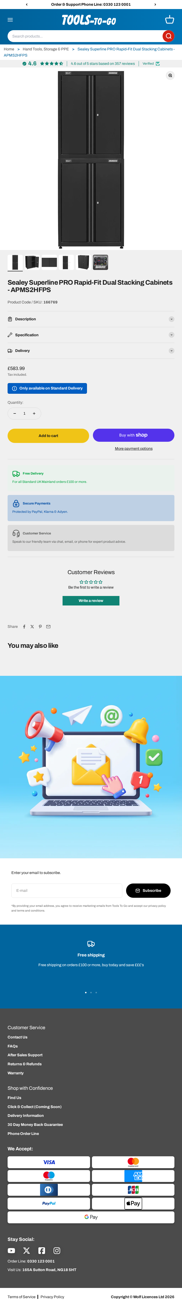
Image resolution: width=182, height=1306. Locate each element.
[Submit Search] (168, 36)
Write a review (91, 601)
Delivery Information (26, 1116)
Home (9, 49)
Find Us (14, 1098)
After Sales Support (25, 1055)
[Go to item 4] (66, 263)
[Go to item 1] (15, 263)
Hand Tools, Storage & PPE (46, 49)
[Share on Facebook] (24, 627)
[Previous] (26, 4)
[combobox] (85, 36)
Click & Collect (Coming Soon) (35, 1107)
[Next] (155, 4)
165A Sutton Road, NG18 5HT (49, 1270)
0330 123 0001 (41, 1261)
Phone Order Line (23, 1134)
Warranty (16, 1073)
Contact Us (17, 1037)
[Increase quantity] (34, 413)
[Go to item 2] (32, 263)
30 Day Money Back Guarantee (35, 1125)
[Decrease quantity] (15, 413)
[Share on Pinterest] (40, 627)
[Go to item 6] (100, 263)
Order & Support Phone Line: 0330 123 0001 (91, 4)
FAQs (13, 1046)
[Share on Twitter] (32, 627)
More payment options (134, 449)
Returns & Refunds (25, 1064)
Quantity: (15, 402)
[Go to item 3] (49, 263)
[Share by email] (48, 627)
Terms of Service (22, 1297)
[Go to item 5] (83, 263)
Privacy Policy (52, 1297)
